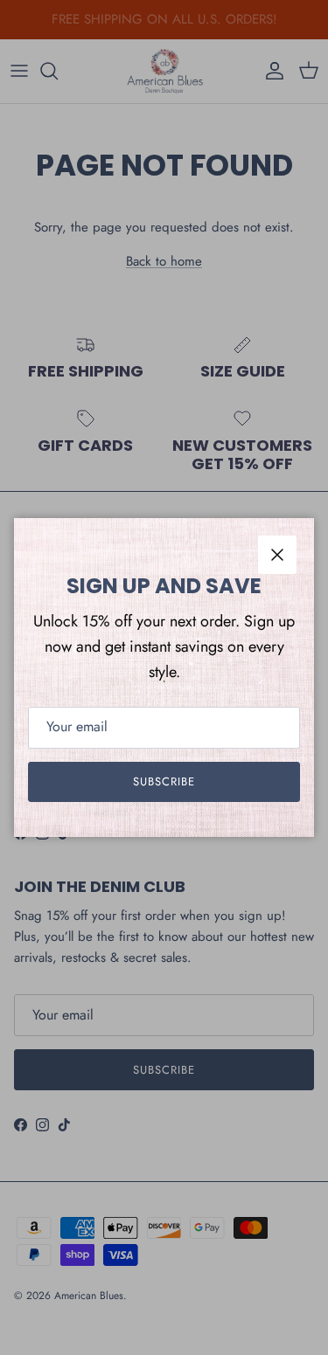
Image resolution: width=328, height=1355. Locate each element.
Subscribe (164, 781)
